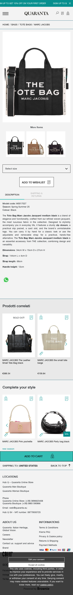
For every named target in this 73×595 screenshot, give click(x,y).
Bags (14, 24)
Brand (5, 548)
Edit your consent (36, 559)
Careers (6, 534)
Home (6, 24)
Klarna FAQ (44, 532)
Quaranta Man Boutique (14, 486)
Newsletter (8, 539)
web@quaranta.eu (18, 508)
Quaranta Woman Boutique (16, 491)
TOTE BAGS (26, 24)
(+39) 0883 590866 (31, 503)
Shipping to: (20, 465)
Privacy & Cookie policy (50, 536)
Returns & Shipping (48, 541)
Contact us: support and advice (18, 543)
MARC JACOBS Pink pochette (17, 441)
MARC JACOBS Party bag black (53, 441)
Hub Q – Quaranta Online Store (18, 482)
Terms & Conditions (48, 527)
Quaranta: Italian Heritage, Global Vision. (15, 529)
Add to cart (33, 456)
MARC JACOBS (42, 24)
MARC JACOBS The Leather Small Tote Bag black (16, 361)
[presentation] (9, 77)
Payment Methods (48, 545)
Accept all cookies (36, 565)
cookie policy (46, 584)
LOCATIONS (10, 476)
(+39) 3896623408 (34, 501)
